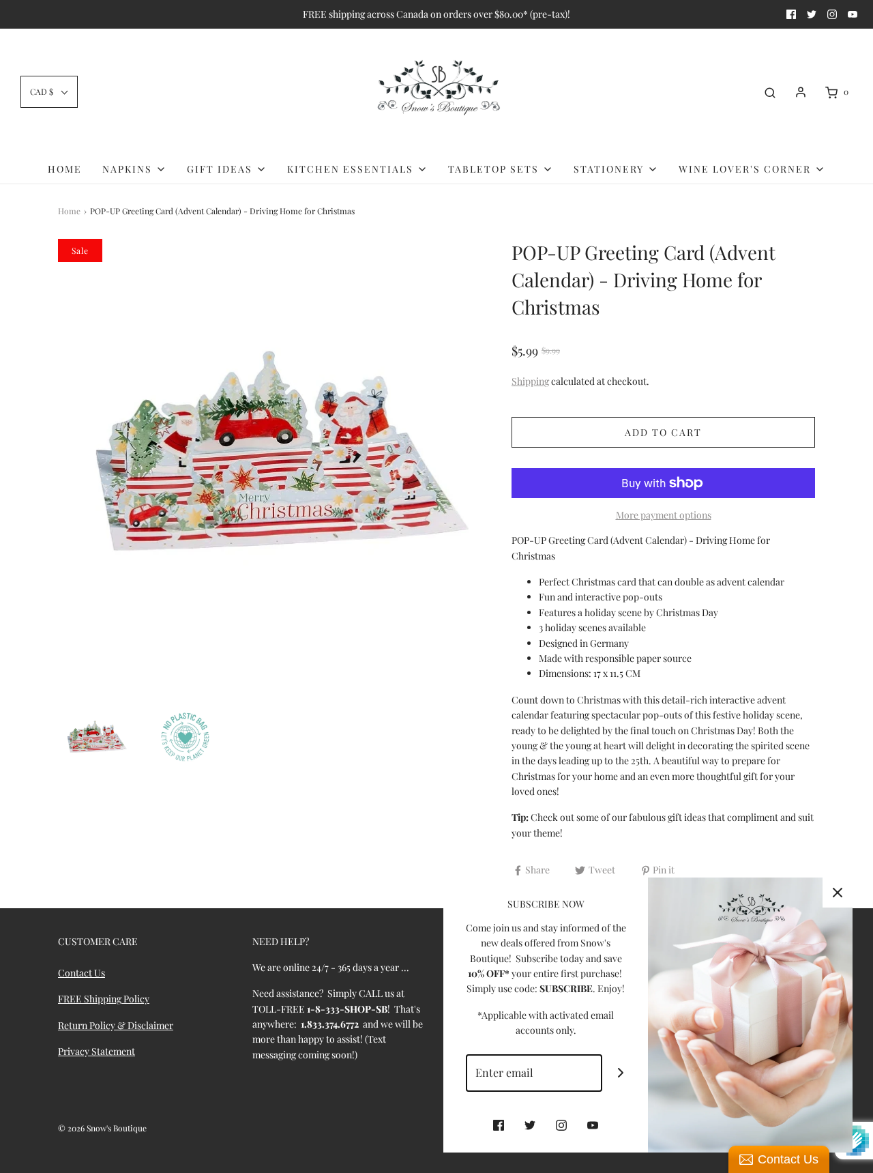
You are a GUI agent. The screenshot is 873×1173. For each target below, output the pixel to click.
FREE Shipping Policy (103, 998)
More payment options (663, 514)
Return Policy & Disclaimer (115, 1025)
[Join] (621, 1073)
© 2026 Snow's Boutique (102, 1128)
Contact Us (81, 972)
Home (65, 168)
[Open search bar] (770, 92)
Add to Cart (663, 432)
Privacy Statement (96, 1051)
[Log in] (801, 92)
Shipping (530, 381)
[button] (49, 92)
